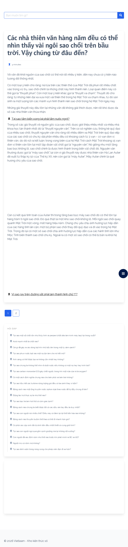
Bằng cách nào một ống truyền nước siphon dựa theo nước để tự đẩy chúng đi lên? (50, 389)
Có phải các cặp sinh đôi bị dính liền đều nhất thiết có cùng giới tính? (44, 425)
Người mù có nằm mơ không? (26, 443)
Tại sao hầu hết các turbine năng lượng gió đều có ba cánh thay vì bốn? (45, 383)
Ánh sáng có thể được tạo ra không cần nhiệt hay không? (38, 359)
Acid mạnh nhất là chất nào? (26, 341)
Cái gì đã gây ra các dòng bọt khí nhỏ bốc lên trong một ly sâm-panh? (44, 347)
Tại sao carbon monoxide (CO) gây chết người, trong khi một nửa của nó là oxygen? (50, 371)
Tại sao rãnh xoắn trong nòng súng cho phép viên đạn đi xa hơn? (42, 449)
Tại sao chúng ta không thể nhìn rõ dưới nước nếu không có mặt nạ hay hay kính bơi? (51, 365)
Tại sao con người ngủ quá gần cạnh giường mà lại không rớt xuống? (44, 431)
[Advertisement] (64, 188)
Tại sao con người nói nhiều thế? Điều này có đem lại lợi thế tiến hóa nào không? (49, 413)
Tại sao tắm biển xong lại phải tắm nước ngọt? (41, 118)
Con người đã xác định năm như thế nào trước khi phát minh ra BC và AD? (46, 437)
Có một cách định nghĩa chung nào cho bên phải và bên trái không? (43, 377)
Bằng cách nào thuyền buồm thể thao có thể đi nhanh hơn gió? (41, 419)
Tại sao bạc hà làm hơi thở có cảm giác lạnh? (33, 401)
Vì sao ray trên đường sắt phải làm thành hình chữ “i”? (45, 294)
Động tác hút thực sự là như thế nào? (29, 395)
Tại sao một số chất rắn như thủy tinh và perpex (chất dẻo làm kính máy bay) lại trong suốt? (54, 335)
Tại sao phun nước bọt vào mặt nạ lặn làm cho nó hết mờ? (39, 353)
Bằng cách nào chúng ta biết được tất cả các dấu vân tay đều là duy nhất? (46, 407)
